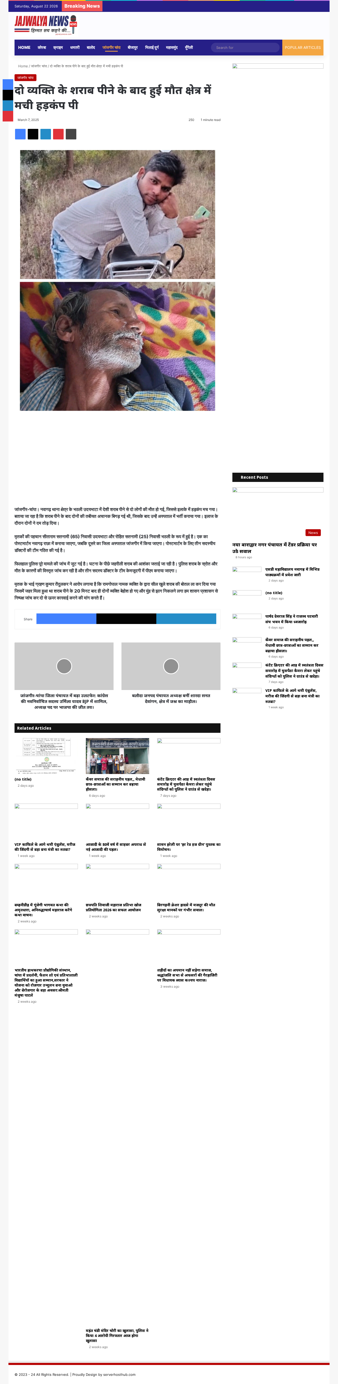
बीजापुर (133, 47)
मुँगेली (189, 47)
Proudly (78, 1374)
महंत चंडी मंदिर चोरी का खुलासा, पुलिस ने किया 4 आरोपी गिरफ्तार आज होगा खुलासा (117, 1335)
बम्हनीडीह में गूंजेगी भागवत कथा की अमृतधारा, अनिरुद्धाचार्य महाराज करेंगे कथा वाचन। (43, 909)
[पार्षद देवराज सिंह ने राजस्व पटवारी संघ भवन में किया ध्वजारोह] (246, 624)
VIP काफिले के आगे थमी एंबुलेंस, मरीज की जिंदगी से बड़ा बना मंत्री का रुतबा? (45, 847)
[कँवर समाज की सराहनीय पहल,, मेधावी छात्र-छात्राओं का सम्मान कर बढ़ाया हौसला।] (117, 756)
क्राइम (58, 47)
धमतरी (74, 47)
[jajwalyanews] (46, 26)
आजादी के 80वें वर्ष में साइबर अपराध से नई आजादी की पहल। (116, 847)
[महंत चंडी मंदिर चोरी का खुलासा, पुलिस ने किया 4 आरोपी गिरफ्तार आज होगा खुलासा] (117, 1127)
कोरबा (42, 47)
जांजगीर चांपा (111, 47)
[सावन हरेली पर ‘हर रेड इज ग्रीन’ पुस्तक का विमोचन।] (188, 821)
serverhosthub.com (119, 1374)
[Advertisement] (117, 461)
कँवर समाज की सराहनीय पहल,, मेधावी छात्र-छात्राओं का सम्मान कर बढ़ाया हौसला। (115, 784)
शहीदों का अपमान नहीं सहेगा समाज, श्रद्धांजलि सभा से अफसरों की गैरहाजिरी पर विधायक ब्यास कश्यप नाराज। (187, 975)
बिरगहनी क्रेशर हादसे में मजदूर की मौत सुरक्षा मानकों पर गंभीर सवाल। (186, 907)
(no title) (23, 779)
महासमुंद (172, 47)
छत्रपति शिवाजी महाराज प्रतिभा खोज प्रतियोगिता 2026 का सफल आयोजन (113, 907)
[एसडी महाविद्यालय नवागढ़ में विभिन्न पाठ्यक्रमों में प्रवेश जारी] (246, 577)
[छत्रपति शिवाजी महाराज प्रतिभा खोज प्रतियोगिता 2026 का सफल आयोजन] (117, 881)
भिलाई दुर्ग (152, 47)
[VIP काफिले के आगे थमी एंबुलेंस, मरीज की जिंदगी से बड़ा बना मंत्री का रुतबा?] (46, 821)
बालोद (91, 47)
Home (24, 47)
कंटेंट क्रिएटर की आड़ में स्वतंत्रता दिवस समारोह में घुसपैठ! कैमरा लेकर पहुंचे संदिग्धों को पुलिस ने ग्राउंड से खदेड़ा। (186, 784)
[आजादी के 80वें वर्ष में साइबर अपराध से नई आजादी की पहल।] (117, 821)
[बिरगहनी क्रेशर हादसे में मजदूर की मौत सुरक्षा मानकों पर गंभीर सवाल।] (188, 881)
